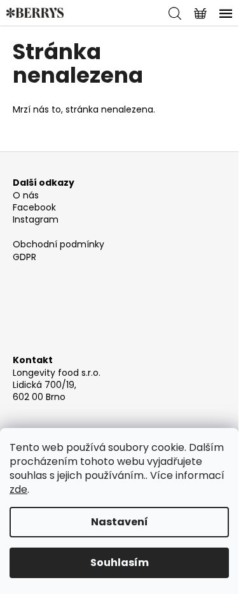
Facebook (34, 208)
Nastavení (119, 522)
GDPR (24, 257)
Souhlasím (119, 562)
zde (18, 489)
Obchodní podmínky (58, 244)
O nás (26, 196)
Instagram (36, 220)
